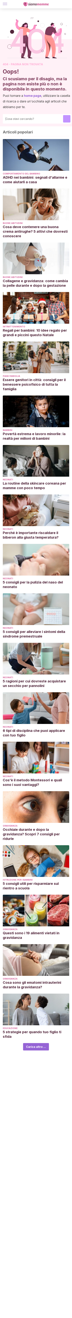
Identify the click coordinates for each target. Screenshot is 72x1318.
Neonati (8, 479)
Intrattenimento (14, 326)
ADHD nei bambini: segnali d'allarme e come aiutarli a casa (35, 179)
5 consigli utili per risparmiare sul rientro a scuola (31, 885)
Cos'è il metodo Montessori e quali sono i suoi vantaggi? (32, 782)
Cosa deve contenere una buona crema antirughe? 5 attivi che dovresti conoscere (35, 231)
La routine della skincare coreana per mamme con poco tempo (34, 485)
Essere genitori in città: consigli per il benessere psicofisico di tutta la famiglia (34, 384)
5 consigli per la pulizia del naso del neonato (33, 584)
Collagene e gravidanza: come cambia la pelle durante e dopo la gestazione (35, 283)
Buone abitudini (13, 223)
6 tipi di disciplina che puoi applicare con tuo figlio (34, 733)
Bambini (7, 430)
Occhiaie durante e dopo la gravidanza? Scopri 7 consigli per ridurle (31, 834)
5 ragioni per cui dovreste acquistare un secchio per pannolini (34, 683)
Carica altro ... (36, 1047)
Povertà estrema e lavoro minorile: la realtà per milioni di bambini (34, 436)
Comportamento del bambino (21, 173)
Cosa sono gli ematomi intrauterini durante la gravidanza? (32, 984)
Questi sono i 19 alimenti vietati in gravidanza (31, 935)
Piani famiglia (11, 376)
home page (32, 96)
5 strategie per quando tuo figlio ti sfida (32, 1034)
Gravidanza (10, 825)
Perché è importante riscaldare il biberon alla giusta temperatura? (31, 535)
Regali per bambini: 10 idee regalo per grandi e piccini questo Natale (35, 332)
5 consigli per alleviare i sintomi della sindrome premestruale (34, 634)
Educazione (10, 1028)
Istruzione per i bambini (18, 879)
